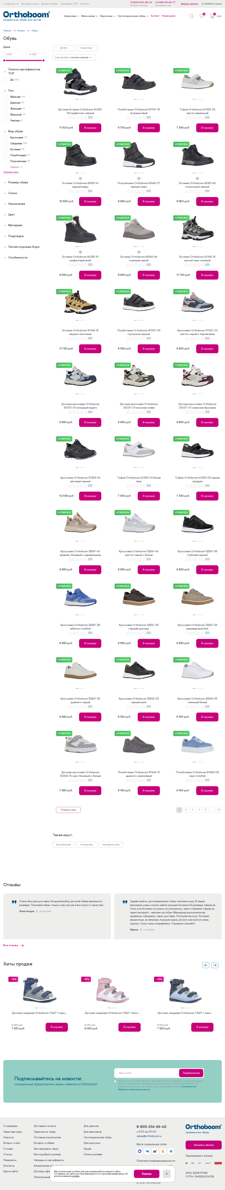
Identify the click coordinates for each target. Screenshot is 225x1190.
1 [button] (77, 99)
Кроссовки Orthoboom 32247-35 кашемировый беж (197, 627)
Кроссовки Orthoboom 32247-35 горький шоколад (139, 627)
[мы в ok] (163, 1151)
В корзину (90, 128)
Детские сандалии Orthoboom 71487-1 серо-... (40, 1013)
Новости (8, 1137)
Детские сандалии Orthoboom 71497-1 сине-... (185, 1013)
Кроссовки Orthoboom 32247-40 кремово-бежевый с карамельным (80, 553)
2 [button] (138, 99)
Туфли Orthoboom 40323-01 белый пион (139, 479)
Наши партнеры (12, 1132)
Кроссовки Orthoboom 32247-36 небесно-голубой (80, 627)
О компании (10, 1126)
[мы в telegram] (171, 1151)
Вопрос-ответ (11, 1143)
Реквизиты (9, 1160)
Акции (87, 1148)
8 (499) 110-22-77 (165, 2)
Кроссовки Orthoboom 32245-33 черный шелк (139, 700)
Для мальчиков (92, 1132)
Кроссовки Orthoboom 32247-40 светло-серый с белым (139, 553)
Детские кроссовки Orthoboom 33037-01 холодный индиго (80, 406)
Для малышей (63, 845)
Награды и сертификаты (49, 1160)
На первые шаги (110, 845)
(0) (90, 117)
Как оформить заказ (46, 1148)
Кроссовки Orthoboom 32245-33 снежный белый (197, 700)
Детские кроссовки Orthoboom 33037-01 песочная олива (139, 406)
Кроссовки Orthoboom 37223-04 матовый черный (80, 479)
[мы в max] (140, 1151)
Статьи (7, 1154)
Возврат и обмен (44, 1143)
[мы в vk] (147, 1151)
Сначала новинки (79, 57)
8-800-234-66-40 (151, 1126)
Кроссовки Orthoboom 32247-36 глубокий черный (197, 553)
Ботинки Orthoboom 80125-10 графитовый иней (80, 259)
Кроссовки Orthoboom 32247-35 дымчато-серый (80, 700)
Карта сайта (10, 1171)
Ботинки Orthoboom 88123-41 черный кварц (80, 185)
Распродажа (168, 16)
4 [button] (83, 99)
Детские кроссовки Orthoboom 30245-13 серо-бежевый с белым (80, 774)
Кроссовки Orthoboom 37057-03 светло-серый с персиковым (197, 332)
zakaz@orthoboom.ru (149, 1136)
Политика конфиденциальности (156, 1161)
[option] (80, 82)
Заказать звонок (189, 4)
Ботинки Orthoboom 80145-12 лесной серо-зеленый (197, 259)
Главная (7, 31)
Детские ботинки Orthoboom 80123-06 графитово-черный (80, 111)
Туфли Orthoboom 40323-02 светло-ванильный (197, 111)
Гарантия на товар (45, 1132)
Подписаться (191, 1073)
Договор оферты (44, 1171)
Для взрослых (92, 1143)
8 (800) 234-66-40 (141, 2)
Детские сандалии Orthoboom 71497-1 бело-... (112, 1013)
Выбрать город (213, 4)
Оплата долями (93, 1154)
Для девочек (91, 1126)
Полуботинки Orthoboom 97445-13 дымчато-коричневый (139, 774)
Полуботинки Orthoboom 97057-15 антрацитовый (139, 111)
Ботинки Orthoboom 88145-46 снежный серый (138, 259)
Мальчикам (88, 16)
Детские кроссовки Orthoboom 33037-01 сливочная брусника (197, 406)
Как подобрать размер (47, 1154)
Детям (63, 48)
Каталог (155, 16)
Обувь (34, 31)
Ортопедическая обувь (132, 16)
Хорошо (147, 1174)
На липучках (86, 845)
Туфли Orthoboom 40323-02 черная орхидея (197, 479)
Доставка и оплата (45, 1126)
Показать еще (68, 810)
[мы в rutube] (155, 1151)
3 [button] (81, 99)
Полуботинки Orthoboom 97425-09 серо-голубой (197, 774)
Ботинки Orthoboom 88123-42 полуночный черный (197, 185)
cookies (75, 1176)
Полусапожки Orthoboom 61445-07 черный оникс (138, 185)
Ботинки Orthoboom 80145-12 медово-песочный (80, 332)
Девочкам (70, 16)
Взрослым (106, 16)
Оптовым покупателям (47, 1137)
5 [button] (84, 99)
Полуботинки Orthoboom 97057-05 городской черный (138, 332)
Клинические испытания (48, 1165)
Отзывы (8, 1148)
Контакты (9, 1165)
